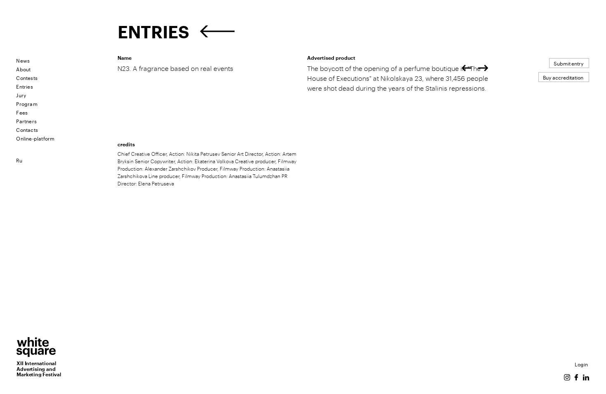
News (23, 60)
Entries (24, 86)
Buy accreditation (563, 77)
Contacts (27, 129)
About (23, 69)
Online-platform (35, 138)
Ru (19, 160)
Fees (22, 112)
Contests (27, 77)
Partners (26, 120)
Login (581, 364)
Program (26, 103)
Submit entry (568, 63)
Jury (21, 94)
